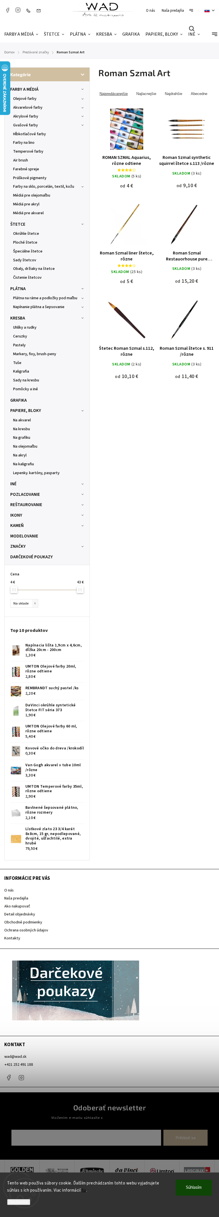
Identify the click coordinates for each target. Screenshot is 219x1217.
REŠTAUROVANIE (26, 505)
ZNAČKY (18, 546)
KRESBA (17, 318)
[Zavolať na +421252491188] (29, 10)
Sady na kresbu (26, 380)
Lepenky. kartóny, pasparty (36, 473)
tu (84, 1190)
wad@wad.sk (15, 1057)
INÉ (13, 484)
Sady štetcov (24, 260)
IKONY (16, 515)
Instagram (18, 10)
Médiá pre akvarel (28, 213)
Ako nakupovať (17, 906)
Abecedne (199, 94)
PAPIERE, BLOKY (25, 410)
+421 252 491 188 (18, 1065)
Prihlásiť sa (186, 1137)
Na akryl (20, 455)
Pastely (19, 345)
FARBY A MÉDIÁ (24, 89)
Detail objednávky (19, 914)
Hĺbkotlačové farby (29, 134)
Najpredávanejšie (114, 94)
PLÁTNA (18, 289)
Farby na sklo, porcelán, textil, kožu (43, 186)
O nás (150, 10)
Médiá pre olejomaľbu (31, 195)
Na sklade (24, 603)
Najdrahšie (173, 94)
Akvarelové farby (27, 107)
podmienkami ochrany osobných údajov (136, 1117)
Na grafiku (21, 437)
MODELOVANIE (24, 536)
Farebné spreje (26, 169)
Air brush (20, 160)
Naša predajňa (173, 10)
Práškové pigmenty (29, 178)
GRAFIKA (18, 400)
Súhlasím (194, 1187)
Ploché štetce (25, 242)
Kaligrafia (21, 371)
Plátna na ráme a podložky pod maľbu (45, 298)
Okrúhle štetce (26, 233)
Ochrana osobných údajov (26, 930)
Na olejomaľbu (25, 446)
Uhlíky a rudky (24, 327)
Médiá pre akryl (26, 204)
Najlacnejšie (146, 94)
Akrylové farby (25, 116)
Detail (127, 133)
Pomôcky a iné (25, 389)
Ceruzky (20, 336)
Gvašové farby (25, 125)
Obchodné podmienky (23, 922)
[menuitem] (22, 34)
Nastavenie (18, 1202)
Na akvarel (22, 420)
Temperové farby (28, 151)
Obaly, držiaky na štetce (34, 269)
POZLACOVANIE (25, 494)
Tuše (17, 363)
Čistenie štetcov (27, 277)
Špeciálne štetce (27, 251)
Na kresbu (21, 429)
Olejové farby (24, 99)
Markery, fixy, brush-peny (34, 354)
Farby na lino (24, 142)
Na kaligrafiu (23, 464)
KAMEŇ (17, 525)
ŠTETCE (17, 224)
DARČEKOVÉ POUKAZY (31, 557)
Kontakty (12, 938)
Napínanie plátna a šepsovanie (38, 307)
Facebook (7, 10)
